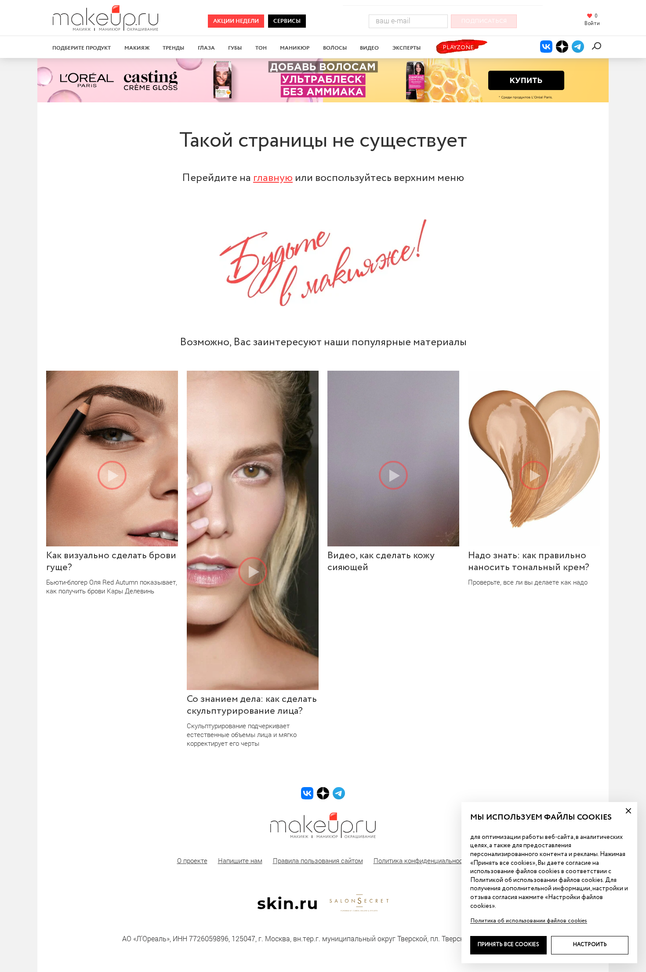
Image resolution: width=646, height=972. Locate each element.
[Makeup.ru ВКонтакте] (546, 46)
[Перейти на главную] (105, 28)
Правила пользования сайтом (318, 860)
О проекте (192, 860)
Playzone (458, 48)
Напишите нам (240, 860)
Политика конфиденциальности (421, 860)
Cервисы (287, 21)
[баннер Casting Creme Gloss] (323, 80)
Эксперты (406, 48)
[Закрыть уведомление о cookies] (628, 811)
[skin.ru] (287, 907)
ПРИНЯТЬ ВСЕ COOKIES (508, 944)
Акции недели (236, 21)
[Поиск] (598, 46)
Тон (261, 48)
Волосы (335, 48)
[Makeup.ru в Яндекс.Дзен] (562, 46)
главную (273, 178)
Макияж (136, 48)
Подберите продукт (81, 48)
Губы (235, 48)
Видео (369, 48)
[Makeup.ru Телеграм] (578, 46)
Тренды (173, 48)
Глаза (206, 48)
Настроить (590, 944)
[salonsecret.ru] (359, 909)
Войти (592, 24)
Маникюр (294, 48)
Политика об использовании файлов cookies (528, 921)
